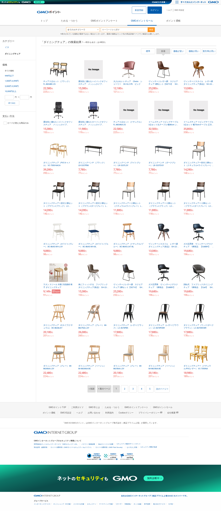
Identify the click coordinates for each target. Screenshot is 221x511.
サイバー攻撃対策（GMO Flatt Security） (109, 447)
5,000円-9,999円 (12, 86)
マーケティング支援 (106, 504)
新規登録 (139, 10)
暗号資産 (147, 504)
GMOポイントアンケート (104, 20)
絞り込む (12, 103)
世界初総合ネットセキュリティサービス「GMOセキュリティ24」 (56, 444)
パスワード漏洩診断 (88, 444)
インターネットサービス (42, 504)
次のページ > (162, 389)
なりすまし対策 (132, 447)
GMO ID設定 (179, 10)
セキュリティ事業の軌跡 (148, 447)
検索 (151, 29)
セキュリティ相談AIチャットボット (129, 444)
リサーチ (119, 504)
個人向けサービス (159, 504)
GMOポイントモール (142, 20)
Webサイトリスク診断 (105, 444)
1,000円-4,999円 (12, 81)
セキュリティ (91, 504)
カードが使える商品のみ (18, 123)
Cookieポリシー (126, 412)
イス (7, 47)
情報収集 (128, 504)
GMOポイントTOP (57, 407)
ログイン (154, 10)
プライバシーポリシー (149, 412)
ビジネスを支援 (79, 504)
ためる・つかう (69, 20)
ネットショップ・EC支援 (62, 504)
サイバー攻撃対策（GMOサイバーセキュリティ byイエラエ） (71, 447)
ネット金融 (137, 504)
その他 (170, 504)
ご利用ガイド (77, 407)
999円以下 (9, 76)
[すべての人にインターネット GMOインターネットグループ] (200, 2)
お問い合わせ (94, 412)
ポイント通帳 (173, 20)
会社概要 (171, 412)
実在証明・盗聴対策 (40, 447)
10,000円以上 (10, 91)
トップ (44, 20)
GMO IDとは (94, 407)
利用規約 (109, 412)
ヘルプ (169, 10)
